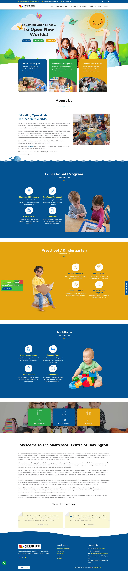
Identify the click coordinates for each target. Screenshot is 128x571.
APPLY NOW (7, 288)
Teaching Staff (99, 273)
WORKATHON (97, 567)
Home (51, 6)
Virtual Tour (51, 40)
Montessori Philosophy (29, 197)
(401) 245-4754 (67, 1)
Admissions (52, 216)
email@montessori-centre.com (51, 1)
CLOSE (20, 281)
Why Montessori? (75, 273)
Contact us (26, 40)
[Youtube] (108, 1)
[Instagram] (105, 1)
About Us (59, 556)
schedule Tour (38, 40)
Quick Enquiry (126, 288)
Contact (106, 6)
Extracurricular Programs (99, 292)
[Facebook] (102, 1)
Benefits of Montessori (52, 197)
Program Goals (29, 216)
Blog (99, 6)
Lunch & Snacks (76, 291)
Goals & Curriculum (28, 355)
